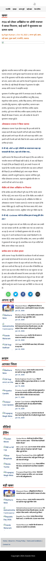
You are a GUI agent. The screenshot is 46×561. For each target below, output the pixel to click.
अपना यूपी (21, 9)
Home (5, 541)
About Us (11, 541)
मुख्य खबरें (12, 38)
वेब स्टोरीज (37, 9)
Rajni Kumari (9, 35)
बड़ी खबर (29, 9)
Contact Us (6, 544)
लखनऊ (26, 38)
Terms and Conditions (34, 541)
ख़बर (39, 35)
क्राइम (14, 9)
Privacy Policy (20, 541)
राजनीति (8, 9)
